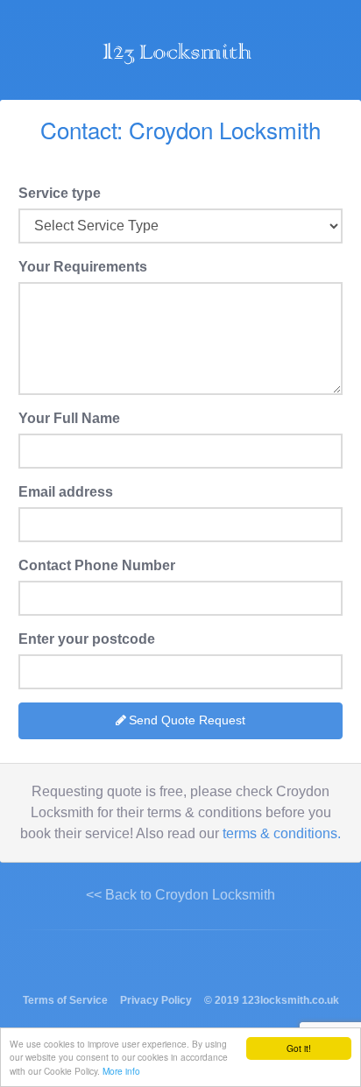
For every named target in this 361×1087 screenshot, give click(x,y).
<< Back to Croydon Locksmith (180, 894)
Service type (59, 193)
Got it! (299, 1048)
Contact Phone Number (96, 565)
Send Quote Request (187, 720)
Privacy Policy (156, 1000)
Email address (65, 491)
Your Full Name (69, 418)
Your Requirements (82, 266)
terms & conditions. (282, 833)
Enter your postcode (86, 639)
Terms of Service (65, 1000)
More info (121, 1070)
